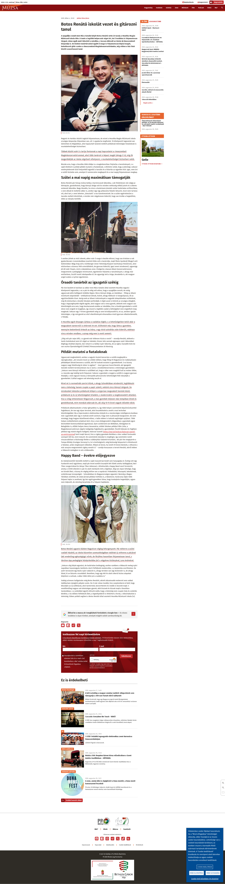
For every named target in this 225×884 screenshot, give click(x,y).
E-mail (101, 646)
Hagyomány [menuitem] (148, 8)
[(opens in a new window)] (96, 838)
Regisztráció (203, 2)
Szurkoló (127, 829)
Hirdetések (139, 845)
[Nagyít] (223, 783)
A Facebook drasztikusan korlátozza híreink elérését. (82, 638)
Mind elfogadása (213, 873)
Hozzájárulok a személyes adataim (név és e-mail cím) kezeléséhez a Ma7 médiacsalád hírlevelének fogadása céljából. (75, 661)
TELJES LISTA (147, 103)
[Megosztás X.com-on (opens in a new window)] (78, 625)
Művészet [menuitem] (185, 8)
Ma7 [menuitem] (216, 8)
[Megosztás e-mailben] (63, 625)
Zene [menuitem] (176, 8)
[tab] (144, 21)
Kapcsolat (98, 845)
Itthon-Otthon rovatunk (151, 164)
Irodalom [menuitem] (159, 8)
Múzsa (115, 829)
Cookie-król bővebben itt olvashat (204, 879)
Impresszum (86, 845)
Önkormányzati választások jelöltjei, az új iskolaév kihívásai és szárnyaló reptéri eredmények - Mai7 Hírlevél (153, 123)
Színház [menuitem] (168, 8)
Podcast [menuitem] (201, 8)
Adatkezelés (110, 845)
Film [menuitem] (193, 8)
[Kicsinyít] (223, 787)
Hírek (105, 829)
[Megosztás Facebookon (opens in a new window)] (68, 625)
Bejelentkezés (189, 2)
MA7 (96, 829)
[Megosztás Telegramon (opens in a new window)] (73, 625)
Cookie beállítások (125, 845)
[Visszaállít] (223, 792)
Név (64, 646)
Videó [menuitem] (209, 8)
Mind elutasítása (196, 873)
